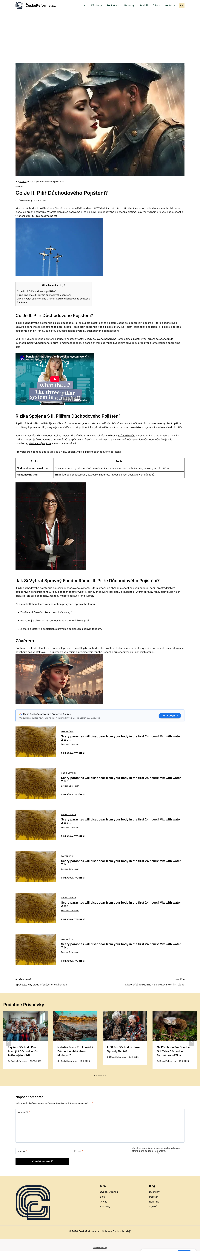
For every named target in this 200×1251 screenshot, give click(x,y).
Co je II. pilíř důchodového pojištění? (36, 291)
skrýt (61, 285)
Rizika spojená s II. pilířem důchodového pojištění (44, 294)
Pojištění (154, 1196)
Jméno (22, 1151)
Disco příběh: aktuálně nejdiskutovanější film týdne (154, 982)
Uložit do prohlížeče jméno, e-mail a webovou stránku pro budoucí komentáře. (156, 1149)
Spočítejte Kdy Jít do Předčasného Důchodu (41, 982)
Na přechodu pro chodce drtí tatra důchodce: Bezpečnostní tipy (173, 1051)
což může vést (126, 435)
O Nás (156, 5)
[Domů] (17, 181)
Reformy (129, 5)
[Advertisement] (100, 31)
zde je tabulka (50, 451)
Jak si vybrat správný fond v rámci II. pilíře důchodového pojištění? (53, 298)
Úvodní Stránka (109, 1191)
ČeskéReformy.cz (27, 200)
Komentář (23, 1112)
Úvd (84, 5)
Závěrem (22, 302)
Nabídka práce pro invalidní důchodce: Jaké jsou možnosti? (75, 1051)
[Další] (191, 1042)
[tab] (94, 1075)
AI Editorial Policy (100, 1248)
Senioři (143, 5)
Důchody (96, 5)
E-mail (78, 1151)
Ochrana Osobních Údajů (116, 1231)
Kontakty (170, 5)
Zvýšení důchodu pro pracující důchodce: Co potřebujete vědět (23, 1051)
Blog (102, 1196)
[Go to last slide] (8, 1042)
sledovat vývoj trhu (40, 443)
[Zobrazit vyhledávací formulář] (181, 5)
